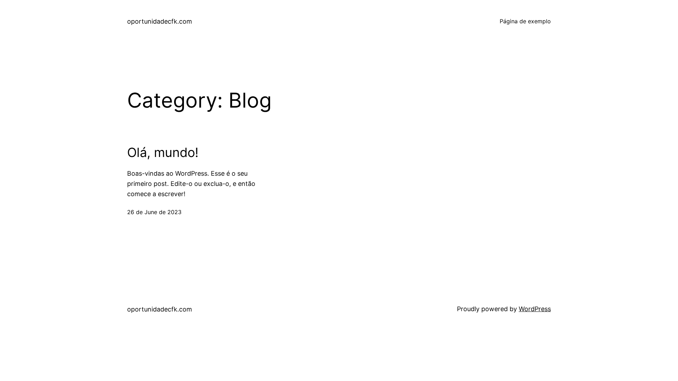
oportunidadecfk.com (159, 21)
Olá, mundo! (162, 152)
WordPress (535, 309)
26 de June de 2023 (154, 212)
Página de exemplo (525, 21)
